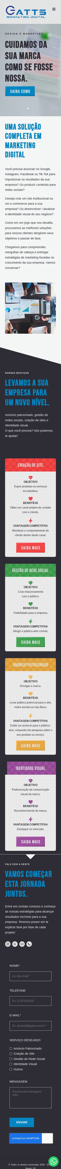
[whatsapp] (15, 944)
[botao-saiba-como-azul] (20, 87)
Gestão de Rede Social (29, 1059)
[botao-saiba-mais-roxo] (30, 838)
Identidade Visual (25, 1064)
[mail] (22, 944)
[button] (53, 1161)
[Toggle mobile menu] (54, 9)
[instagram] (8, 944)
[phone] (29, 944)
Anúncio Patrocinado (28, 1048)
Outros (18, 1069)
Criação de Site (24, 1053)
